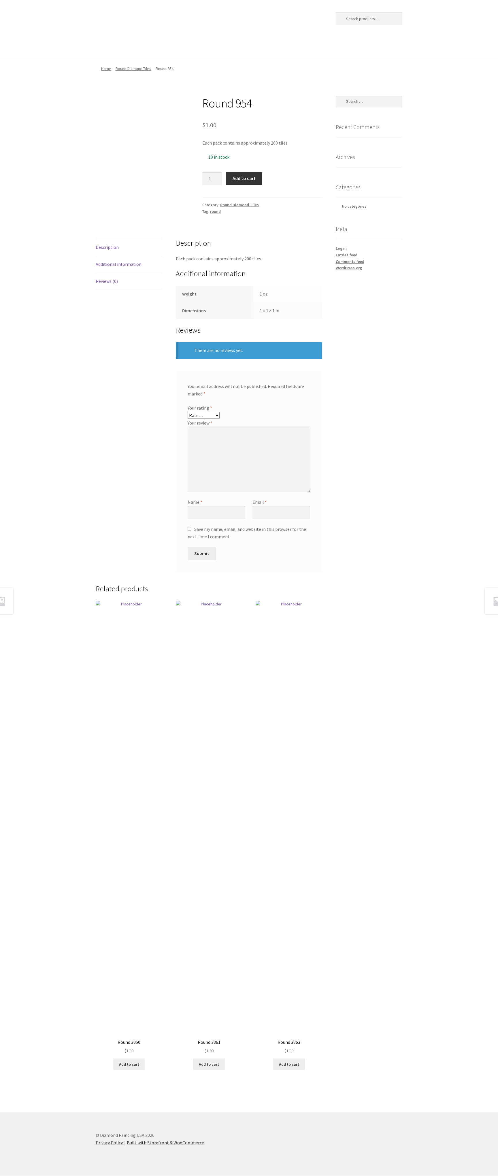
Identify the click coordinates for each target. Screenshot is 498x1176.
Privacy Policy (210, 47)
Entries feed (346, 254)
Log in (341, 248)
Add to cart (244, 178)
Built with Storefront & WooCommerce (165, 1142)
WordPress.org (349, 267)
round (215, 211)
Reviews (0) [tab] (107, 281)
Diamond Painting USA (138, 17)
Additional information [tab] (119, 264)
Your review (200, 423)
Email (259, 502)
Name (195, 502)
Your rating (200, 408)
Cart (121, 47)
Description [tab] (107, 247)
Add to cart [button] (129, 1064)
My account (176, 47)
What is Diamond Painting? (260, 47)
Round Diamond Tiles (133, 68)
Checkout (145, 47)
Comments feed (350, 261)
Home (102, 47)
